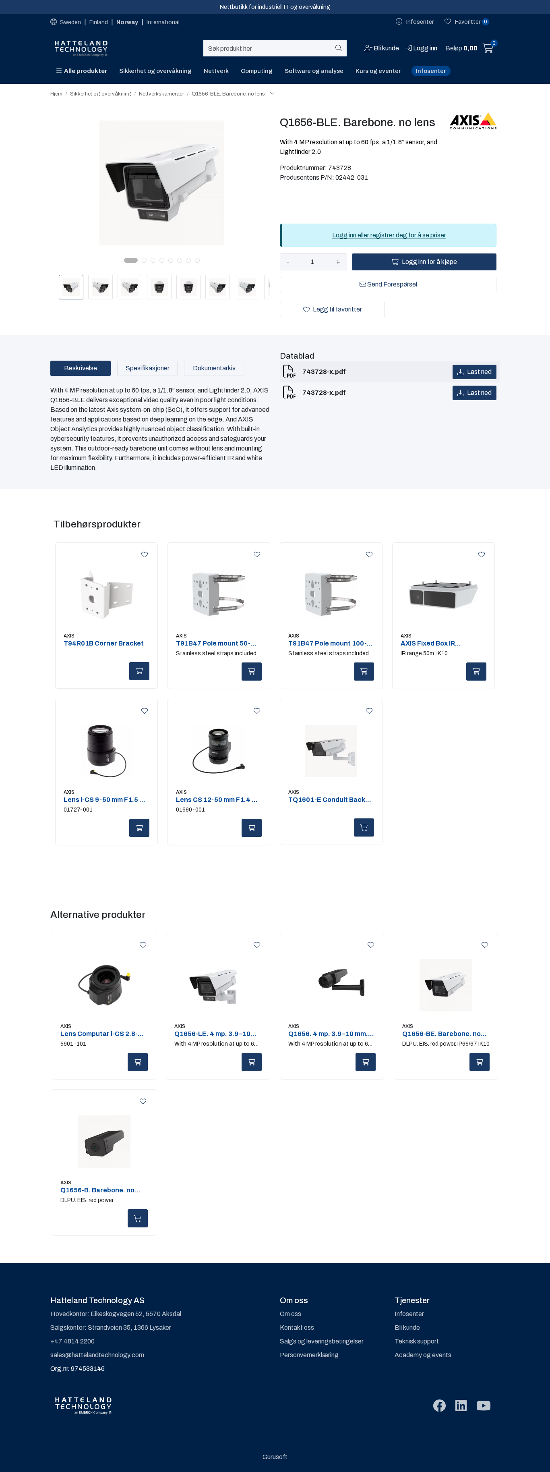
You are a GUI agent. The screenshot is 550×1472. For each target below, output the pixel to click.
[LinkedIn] (461, 1406)
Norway (127, 22)
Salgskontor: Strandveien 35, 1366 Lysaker (110, 1327)
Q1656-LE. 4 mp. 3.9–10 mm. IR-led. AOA (212, 1034)
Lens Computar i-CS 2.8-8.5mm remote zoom (99, 1034)
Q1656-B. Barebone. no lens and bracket (97, 1190)
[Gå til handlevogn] (488, 49)
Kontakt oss (297, 1327)
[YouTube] (483, 1406)
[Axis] (473, 120)
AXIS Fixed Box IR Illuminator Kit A (428, 643)
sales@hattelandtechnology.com (97, 1355)
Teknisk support (417, 1341)
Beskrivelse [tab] (80, 368)
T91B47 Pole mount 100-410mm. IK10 (327, 643)
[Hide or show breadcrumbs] (272, 94)
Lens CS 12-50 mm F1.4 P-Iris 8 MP (217, 799)
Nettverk (216, 71)
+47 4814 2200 (72, 1341)
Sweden (70, 22)
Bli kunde (407, 1327)
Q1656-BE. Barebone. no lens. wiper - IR (441, 1034)
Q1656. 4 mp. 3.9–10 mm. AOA (328, 1034)
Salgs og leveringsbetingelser (322, 1341)
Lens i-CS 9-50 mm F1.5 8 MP (103, 799)
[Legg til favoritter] (142, 555)
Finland (99, 22)
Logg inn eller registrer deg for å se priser (389, 235)
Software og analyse (314, 71)
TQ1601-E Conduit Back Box (326, 799)
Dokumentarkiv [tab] (214, 368)
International (163, 22)
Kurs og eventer (378, 71)
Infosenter (431, 71)
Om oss (290, 1313)
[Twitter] (439, 1406)
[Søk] (340, 48)
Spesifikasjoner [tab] (148, 368)
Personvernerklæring (309, 1355)
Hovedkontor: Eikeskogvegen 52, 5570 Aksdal (115, 1313)
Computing (257, 71)
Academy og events (423, 1355)
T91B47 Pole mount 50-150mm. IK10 (213, 643)
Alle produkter (84, 71)
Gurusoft (275, 1456)
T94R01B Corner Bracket (104, 643)
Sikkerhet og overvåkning (155, 71)
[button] (131, 260)
